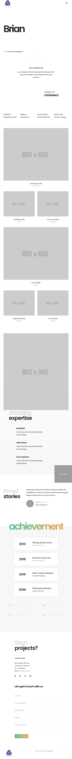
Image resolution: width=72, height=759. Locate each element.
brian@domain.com (24, 671)
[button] (5, 506)
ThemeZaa (49, 751)
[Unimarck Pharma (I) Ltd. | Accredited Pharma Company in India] (7, 3)
